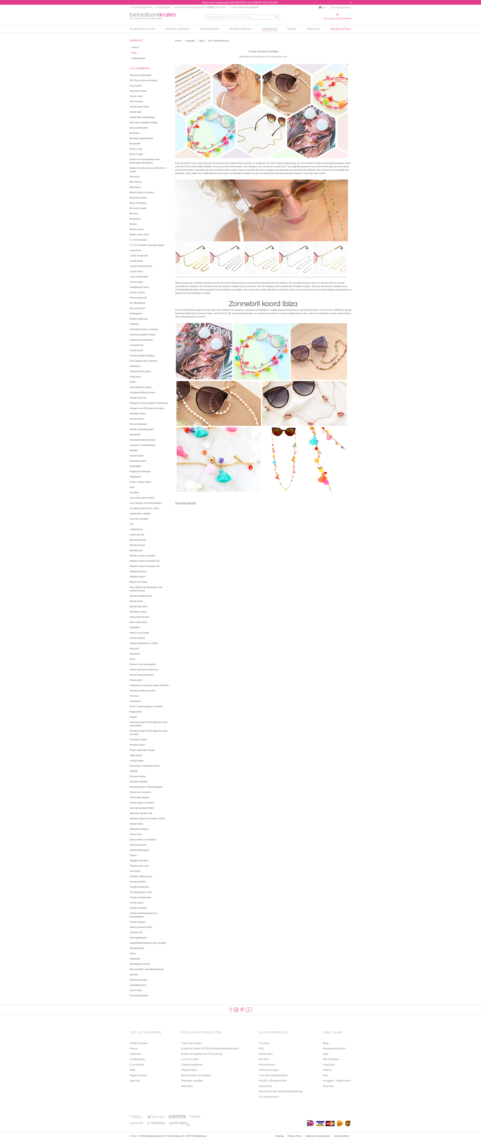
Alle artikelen (331, 1059)
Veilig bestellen (341, 1136)
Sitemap (328, 1086)
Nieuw (133, 1048)
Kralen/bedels (138, 1043)
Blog (201, 40)
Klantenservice (340, 7)
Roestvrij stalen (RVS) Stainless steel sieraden (210, 1048)
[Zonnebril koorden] (263, 229)
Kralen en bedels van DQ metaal (201, 1054)
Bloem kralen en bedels (196, 1075)
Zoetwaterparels (192, 1064)
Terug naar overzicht (185, 503)
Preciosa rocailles (192, 1080)
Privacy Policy (294, 1136)
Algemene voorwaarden (318, 1136)
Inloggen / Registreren (337, 18)
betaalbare (153, 16)
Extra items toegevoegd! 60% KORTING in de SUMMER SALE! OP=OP (239, 2)
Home (178, 40)
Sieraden (187, 1086)
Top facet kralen (191, 1043)
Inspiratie (190, 40)
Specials (135, 1080)
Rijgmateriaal (138, 1075)
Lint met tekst (190, 1059)
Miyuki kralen (189, 1070)
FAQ (325, 1075)
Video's (327, 1070)
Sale (132, 1070)
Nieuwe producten (334, 1048)
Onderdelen (137, 1059)
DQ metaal (137, 1064)
